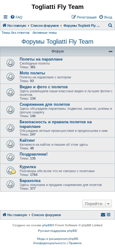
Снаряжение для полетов (45, 104)
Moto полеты (32, 73)
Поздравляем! (34, 154)
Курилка (28, 166)
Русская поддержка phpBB (57, 230)
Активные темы (45, 32)
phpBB (47, 225)
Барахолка (30, 180)
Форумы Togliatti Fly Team (57, 41)
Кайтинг (27, 140)
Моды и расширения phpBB (57, 238)
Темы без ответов (15, 32)
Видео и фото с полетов (44, 87)
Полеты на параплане (41, 59)
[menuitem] (16, 17)
